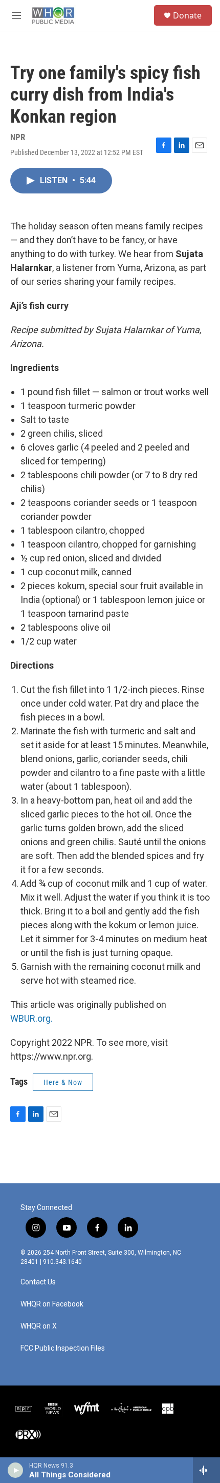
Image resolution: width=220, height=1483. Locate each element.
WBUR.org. (31, 1018)
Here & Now (62, 1082)
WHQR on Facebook (51, 1304)
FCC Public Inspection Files (62, 1348)
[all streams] (206, 1470)
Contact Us (38, 1282)
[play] (15, 1470)
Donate (187, 15)
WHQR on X (38, 1326)
